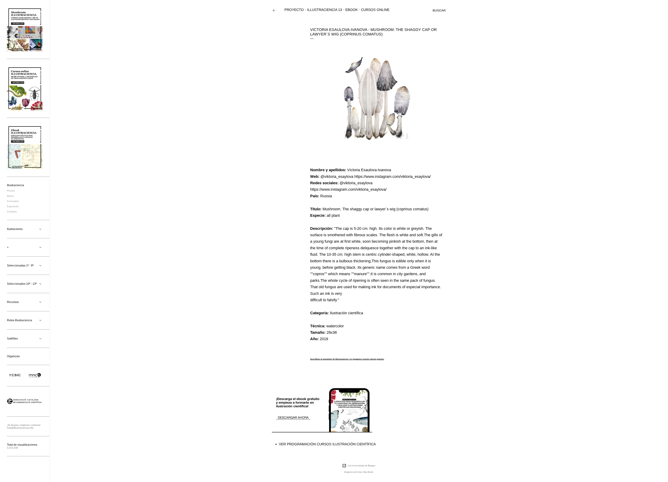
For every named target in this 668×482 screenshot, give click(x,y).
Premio (11, 190)
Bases (10, 196)
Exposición (13, 206)
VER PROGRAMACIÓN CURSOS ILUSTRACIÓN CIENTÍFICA (327, 444)
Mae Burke (368, 472)
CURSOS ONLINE (375, 10)
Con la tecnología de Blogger (361, 465)
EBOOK (351, 10)
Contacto (12, 211)
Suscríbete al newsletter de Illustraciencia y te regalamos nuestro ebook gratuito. (347, 359)
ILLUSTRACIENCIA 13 (324, 10)
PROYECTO (294, 10)
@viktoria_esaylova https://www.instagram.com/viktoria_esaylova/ (375, 176)
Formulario (13, 201)
